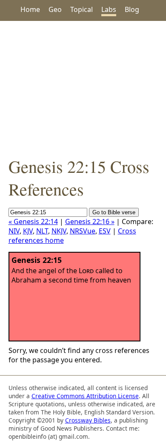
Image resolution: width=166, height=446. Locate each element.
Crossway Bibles (88, 420)
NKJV (59, 231)
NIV (14, 231)
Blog (132, 9)
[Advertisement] (83, 88)
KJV (28, 231)
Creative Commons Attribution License (85, 396)
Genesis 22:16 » (89, 221)
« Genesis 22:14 (33, 221)
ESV (105, 231)
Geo (55, 9)
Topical (81, 9)
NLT (42, 231)
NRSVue (82, 231)
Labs (108, 9)
